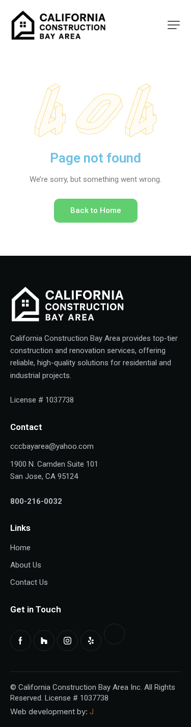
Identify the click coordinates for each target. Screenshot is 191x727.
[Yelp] (90, 640)
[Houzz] (44, 640)
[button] (174, 25)
